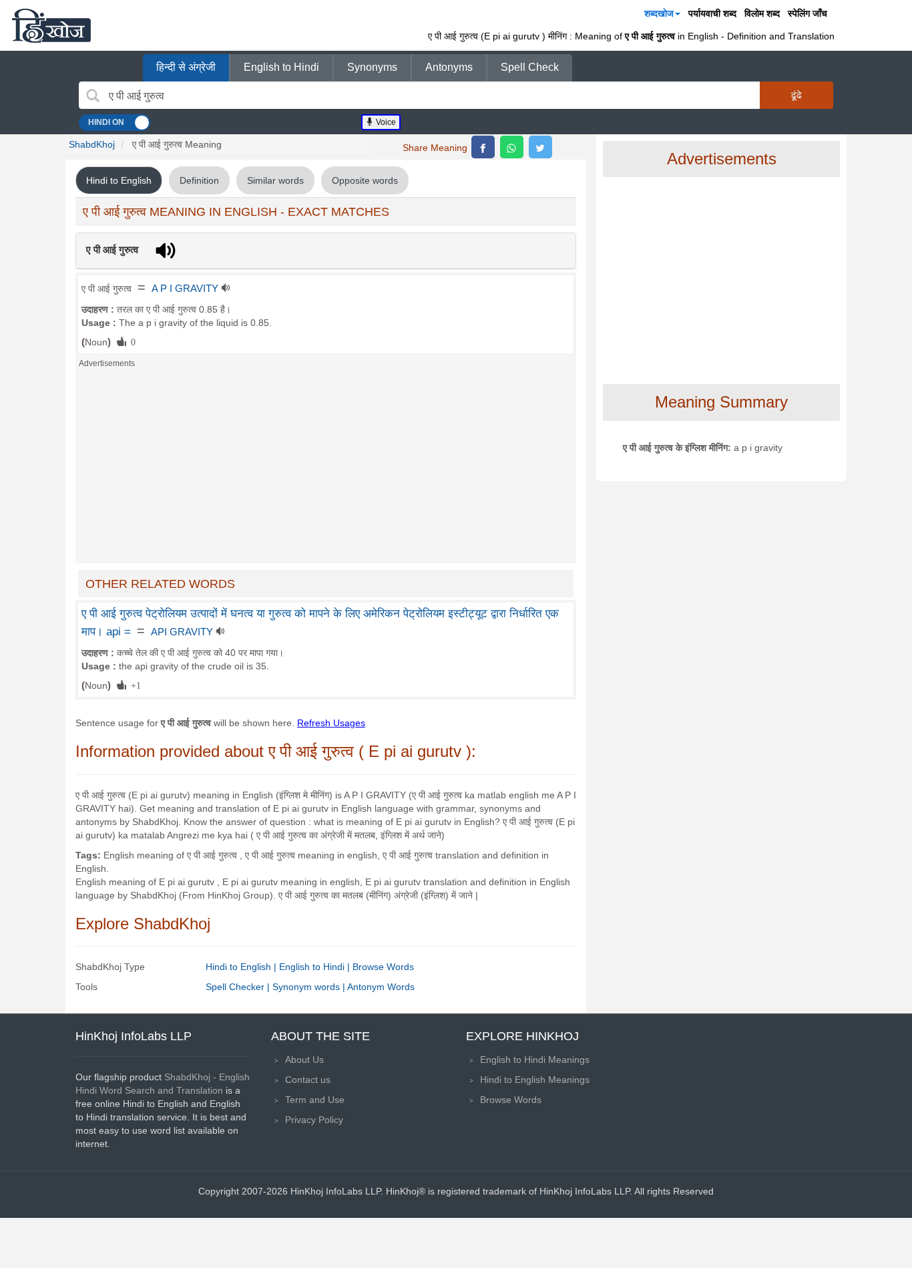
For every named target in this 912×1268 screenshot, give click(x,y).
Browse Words (383, 966)
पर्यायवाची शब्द (712, 13)
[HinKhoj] (51, 25)
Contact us (307, 1079)
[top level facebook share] (483, 147)
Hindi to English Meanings (535, 1079)
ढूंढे (796, 95)
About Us (304, 1059)
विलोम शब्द (762, 13)
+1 (133, 684)
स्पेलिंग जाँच (807, 13)
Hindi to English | (242, 966)
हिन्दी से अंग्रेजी (186, 67)
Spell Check (530, 67)
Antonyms (449, 67)
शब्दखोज (659, 13)
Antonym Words (381, 986)
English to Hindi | (316, 966)
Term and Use (315, 1099)
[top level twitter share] (540, 147)
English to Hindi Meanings (535, 1059)
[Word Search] (92, 95)
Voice (385, 122)
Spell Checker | (239, 986)
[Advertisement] (325, 469)
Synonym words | (309, 986)
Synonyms (372, 67)
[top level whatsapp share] (511, 147)
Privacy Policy (314, 1119)
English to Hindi (281, 67)
